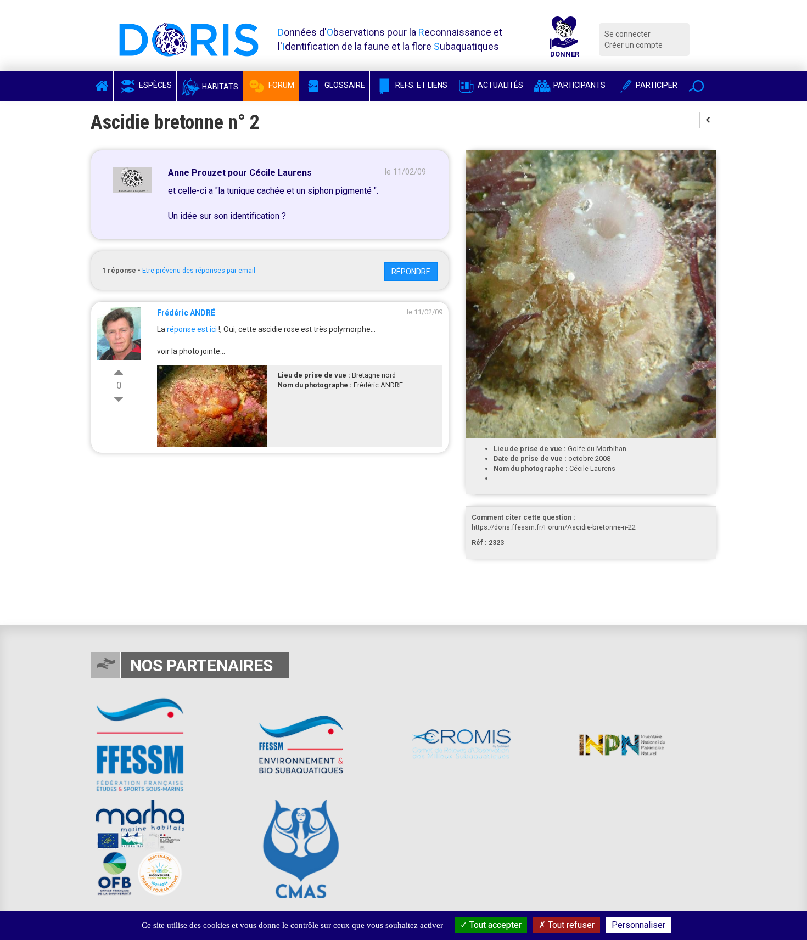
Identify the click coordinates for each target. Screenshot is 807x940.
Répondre (410, 271)
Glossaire (344, 85)
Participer (655, 85)
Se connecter (627, 34)
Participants (579, 85)
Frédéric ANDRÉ (186, 312)
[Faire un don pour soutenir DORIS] (564, 39)
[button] (696, 86)
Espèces (154, 85)
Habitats (219, 86)
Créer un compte (633, 45)
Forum (280, 85)
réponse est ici (192, 329)
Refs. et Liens (420, 85)
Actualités (499, 85)
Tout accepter (494, 925)
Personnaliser (638, 925)
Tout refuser (570, 925)
